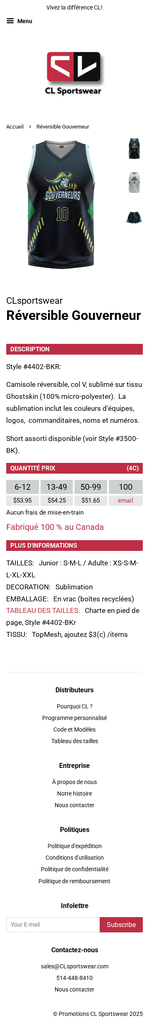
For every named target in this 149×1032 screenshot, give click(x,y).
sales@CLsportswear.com (74, 966)
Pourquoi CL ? (75, 706)
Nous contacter (74, 805)
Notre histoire (74, 793)
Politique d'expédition (75, 846)
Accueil (15, 127)
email (125, 500)
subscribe (121, 925)
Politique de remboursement (74, 881)
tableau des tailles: (43, 610)
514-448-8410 (74, 978)
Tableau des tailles (74, 741)
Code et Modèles (74, 729)
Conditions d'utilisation (75, 857)
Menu (24, 21)
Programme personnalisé (74, 718)
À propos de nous (74, 782)
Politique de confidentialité (74, 869)
